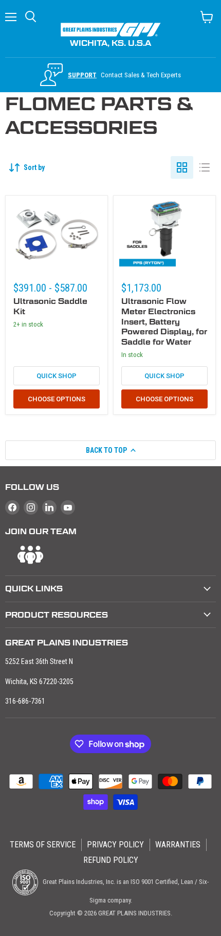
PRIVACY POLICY (115, 844)
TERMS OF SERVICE (43, 844)
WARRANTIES (177, 844)
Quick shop (56, 376)
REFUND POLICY (110, 860)
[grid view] (182, 167)
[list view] (204, 167)
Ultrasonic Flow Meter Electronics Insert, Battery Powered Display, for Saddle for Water (164, 321)
